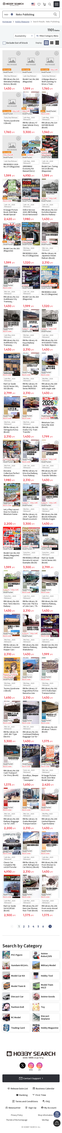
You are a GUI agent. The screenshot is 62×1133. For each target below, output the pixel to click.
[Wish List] (38, 4)
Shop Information (45, 1115)
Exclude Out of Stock (17, 42)
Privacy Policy (17, 1115)
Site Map (45, 1120)
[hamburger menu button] (57, 4)
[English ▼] (33, 4)
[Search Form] (49, 4)
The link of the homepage (16, 1120)
